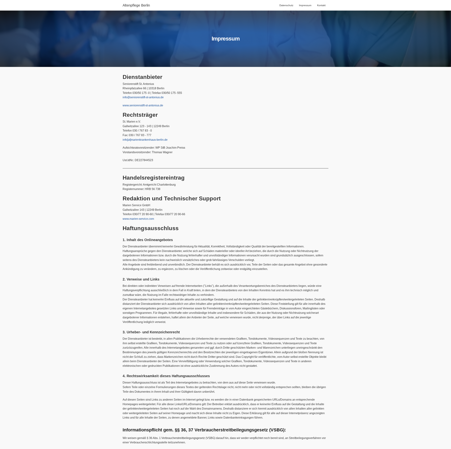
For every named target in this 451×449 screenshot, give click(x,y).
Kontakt (321, 5)
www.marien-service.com (138, 218)
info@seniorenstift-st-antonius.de (143, 97)
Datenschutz (286, 5)
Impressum (305, 5)
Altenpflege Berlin (136, 5)
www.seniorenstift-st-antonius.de (143, 105)
